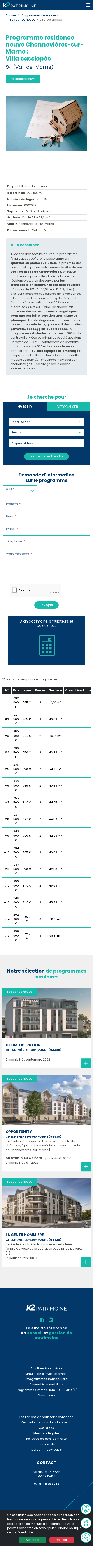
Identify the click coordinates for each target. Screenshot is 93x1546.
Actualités (46, 1428)
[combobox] (22, 422)
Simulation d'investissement (46, 1374)
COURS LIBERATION (23, 1045)
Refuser (61, 1540)
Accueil (11, 15)
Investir (24, 406)
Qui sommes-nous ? (46, 1449)
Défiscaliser (67, 406)
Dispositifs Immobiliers (47, 1384)
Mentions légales (46, 1433)
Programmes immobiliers (40, 15)
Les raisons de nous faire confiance (46, 1417)
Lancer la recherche (46, 456)
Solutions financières (46, 1368)
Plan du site (46, 1444)
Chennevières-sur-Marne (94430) (33, 1050)
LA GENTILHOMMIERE (25, 1235)
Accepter (33, 1540)
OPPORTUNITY (19, 1131)
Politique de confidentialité (46, 1439)
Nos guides (46, 1395)
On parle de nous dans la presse (46, 1422)
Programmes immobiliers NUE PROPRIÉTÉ (46, 1390)
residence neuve (22, 19)
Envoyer (46, 605)
